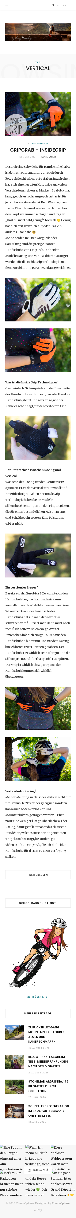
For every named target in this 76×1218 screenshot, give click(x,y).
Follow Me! (40, 1170)
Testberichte (39, 143)
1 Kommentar (48, 156)
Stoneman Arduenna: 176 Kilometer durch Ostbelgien (48, 1086)
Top (39, 1210)
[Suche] (53, 5)
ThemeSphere (61, 1203)
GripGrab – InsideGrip (38, 150)
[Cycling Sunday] (38, 32)
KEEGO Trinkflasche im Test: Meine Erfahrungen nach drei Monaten (48, 1062)
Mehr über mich (38, 996)
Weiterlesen (38, 875)
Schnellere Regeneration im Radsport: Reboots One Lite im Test (48, 1111)
